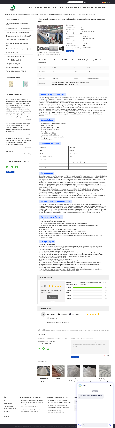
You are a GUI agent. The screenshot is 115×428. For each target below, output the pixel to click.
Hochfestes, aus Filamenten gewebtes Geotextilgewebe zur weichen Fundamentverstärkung (89, 380)
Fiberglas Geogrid (11, 64)
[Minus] (110, 385)
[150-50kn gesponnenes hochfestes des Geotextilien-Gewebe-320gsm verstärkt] (58, 371)
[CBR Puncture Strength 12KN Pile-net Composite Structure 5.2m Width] (47, 35)
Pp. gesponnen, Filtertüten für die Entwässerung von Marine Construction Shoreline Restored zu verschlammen (59, 402)
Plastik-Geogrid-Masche (13, 56)
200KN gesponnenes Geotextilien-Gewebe (57, 330)
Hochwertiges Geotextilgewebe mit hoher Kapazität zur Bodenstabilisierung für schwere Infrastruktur (74, 380)
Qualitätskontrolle (73, 8)
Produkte (38, 8)
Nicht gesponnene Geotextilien (15, 40)
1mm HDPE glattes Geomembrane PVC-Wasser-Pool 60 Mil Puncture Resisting (32, 401)
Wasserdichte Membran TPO (15, 71)
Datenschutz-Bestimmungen (22, 426)
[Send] (110, 425)
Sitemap (6, 416)
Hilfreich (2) (53, 318)
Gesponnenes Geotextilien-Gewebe (28, 14)
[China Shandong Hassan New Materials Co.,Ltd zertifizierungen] (11, 84)
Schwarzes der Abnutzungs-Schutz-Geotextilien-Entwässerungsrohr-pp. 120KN (58, 406)
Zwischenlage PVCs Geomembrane (17, 28)
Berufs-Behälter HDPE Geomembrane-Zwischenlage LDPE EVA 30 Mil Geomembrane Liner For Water (32, 411)
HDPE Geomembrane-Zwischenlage (17, 23)
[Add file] (79, 425)
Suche (85, 2)
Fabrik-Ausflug (58, 8)
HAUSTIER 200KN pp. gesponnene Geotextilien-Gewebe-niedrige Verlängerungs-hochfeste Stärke (44, 380)
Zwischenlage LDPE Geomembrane (17, 32)
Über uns (47, 8)
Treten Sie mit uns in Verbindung (94, 8)
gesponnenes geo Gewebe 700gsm (100, 330)
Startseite (7, 14)
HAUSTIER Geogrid (12, 60)
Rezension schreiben (52, 297)
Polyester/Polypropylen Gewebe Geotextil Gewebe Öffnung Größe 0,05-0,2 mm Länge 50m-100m (50, 54)
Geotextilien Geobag (12, 67)
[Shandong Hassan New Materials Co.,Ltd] (13, 8)
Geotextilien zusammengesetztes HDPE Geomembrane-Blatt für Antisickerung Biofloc (31, 406)
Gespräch (99, 2)
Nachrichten (7, 414)
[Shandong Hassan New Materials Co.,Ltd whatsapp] (13, 167)
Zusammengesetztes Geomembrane (17, 36)
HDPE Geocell (10, 52)
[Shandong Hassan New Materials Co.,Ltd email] (8, 167)
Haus (30, 8)
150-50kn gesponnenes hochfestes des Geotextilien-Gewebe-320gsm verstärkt (58, 380)
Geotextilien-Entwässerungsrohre (16, 49)
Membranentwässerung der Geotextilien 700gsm (79, 330)
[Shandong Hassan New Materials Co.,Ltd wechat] (17, 167)
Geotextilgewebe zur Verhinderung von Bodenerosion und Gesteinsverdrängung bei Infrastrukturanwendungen (105, 380)
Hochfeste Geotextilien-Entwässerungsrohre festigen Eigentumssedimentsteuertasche (58, 411)
